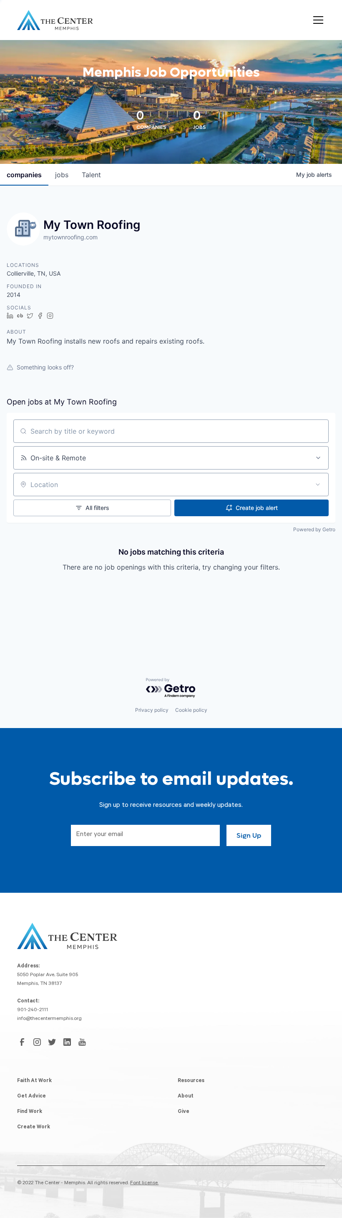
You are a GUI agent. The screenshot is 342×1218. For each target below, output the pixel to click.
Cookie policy (191, 710)
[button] (316, 20)
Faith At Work (34, 1081)
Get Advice (31, 1097)
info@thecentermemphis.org (49, 1019)
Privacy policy (151, 710)
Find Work (29, 1112)
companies (24, 175)
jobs (61, 175)
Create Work (33, 1127)
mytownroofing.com (70, 237)
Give (183, 1112)
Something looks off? (45, 367)
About (186, 1097)
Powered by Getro (314, 529)
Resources (191, 1081)
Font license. (144, 1183)
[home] (55, 20)
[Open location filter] (318, 484)
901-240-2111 (32, 1010)
